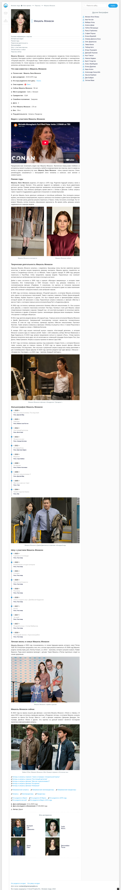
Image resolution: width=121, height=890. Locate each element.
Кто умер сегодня (34, 883)
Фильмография (16, 45)
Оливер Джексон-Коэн (93, 39)
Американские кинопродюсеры (43, 790)
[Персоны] (5, 13)
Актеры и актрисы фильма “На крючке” (26, 783)
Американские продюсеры (66, 790)
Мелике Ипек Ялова (92, 17)
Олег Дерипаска (90, 41)
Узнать (38, 81)
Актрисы (16, 794)
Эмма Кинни (89, 44)
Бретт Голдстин (90, 61)
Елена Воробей (90, 36)
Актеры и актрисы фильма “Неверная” (26, 785)
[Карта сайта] (5, 21)
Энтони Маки (89, 80)
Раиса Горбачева (91, 30)
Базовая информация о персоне (21, 36)
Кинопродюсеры (27, 794)
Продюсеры (41, 794)
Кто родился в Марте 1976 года (41, 800)
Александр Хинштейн (92, 72)
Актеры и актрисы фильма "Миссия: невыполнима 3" (31, 781)
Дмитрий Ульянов (91, 53)
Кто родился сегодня (18, 883)
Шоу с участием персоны (19, 47)
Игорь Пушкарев (91, 50)
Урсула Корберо (90, 75)
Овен (28, 84)
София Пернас (90, 33)
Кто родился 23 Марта (38, 798)
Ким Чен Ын (89, 19)
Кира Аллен (89, 69)
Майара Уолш (90, 22)
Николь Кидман (90, 58)
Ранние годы (15, 41)
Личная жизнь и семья (18, 49)
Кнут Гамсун (89, 55)
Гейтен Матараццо (91, 28)
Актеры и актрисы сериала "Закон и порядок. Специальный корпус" (36, 777)
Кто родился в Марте (20, 798)
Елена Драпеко (90, 66)
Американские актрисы (21, 790)
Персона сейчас (16, 52)
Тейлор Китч (89, 47)
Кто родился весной (20, 800)
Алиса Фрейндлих (91, 64)
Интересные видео (17, 38)
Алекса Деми (89, 25)
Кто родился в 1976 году (58, 798)
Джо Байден (89, 77)
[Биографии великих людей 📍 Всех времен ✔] (5, 5)
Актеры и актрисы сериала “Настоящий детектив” (30, 779)
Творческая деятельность (19, 43)
